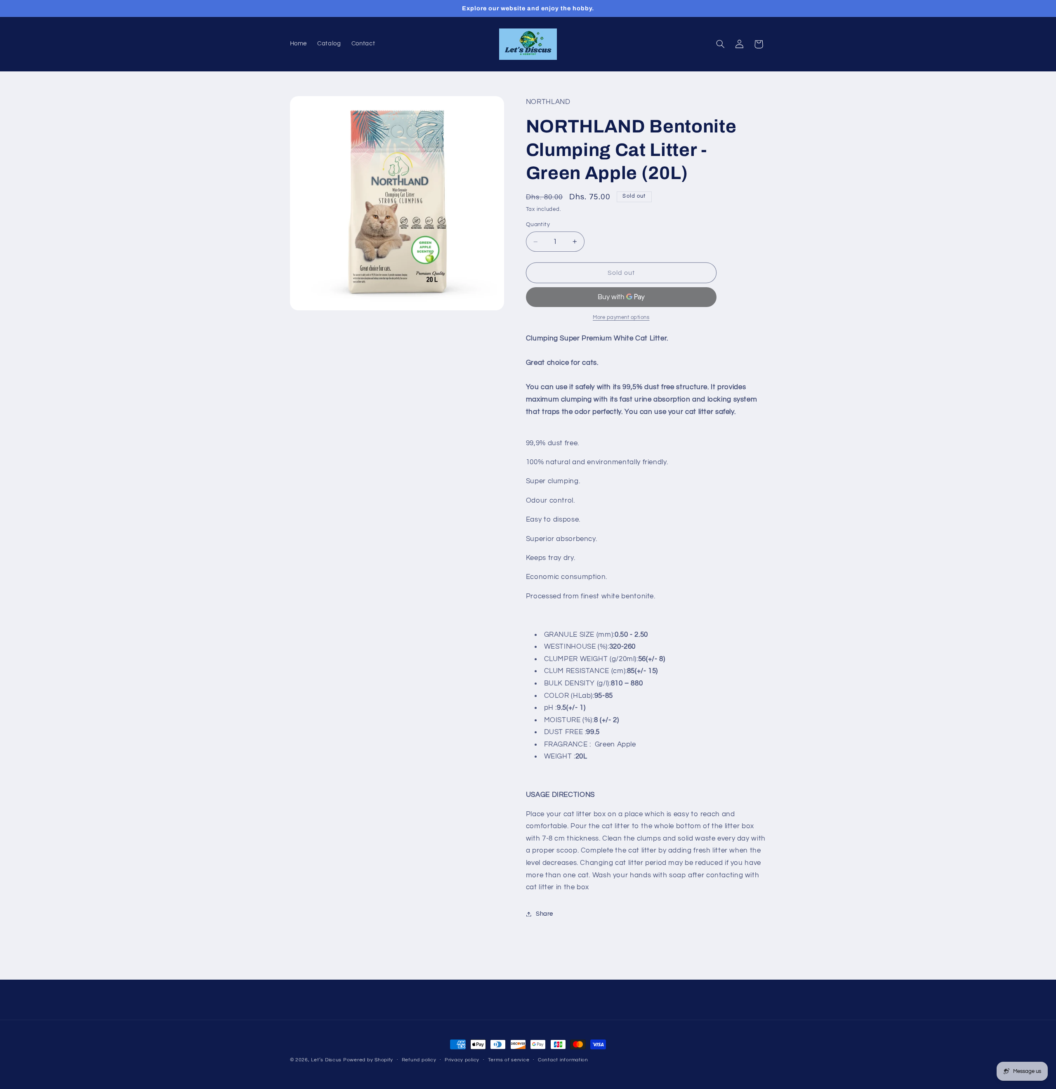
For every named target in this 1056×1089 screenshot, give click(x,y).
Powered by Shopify (368, 1060)
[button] (720, 44)
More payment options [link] (621, 317)
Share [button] (544, 914)
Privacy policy (462, 1060)
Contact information (563, 1060)
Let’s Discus (326, 1060)
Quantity (538, 224)
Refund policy (419, 1060)
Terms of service (509, 1060)
